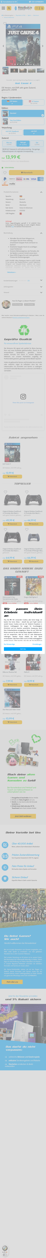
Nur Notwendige (9, 644)
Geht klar (23, 649)
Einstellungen (37, 644)
